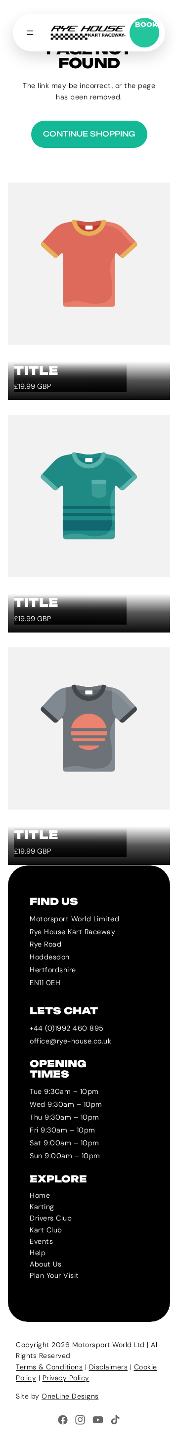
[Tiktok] (115, 1420)
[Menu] (30, 32)
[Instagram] (80, 1420)
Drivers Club (51, 1218)
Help (37, 1252)
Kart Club (46, 1229)
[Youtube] (98, 1420)
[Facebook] (63, 1420)
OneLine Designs (70, 1396)
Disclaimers (108, 1366)
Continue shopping (89, 134)
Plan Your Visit (54, 1275)
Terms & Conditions (49, 1366)
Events (41, 1240)
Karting (42, 1206)
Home (40, 1195)
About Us (45, 1263)
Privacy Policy (66, 1377)
